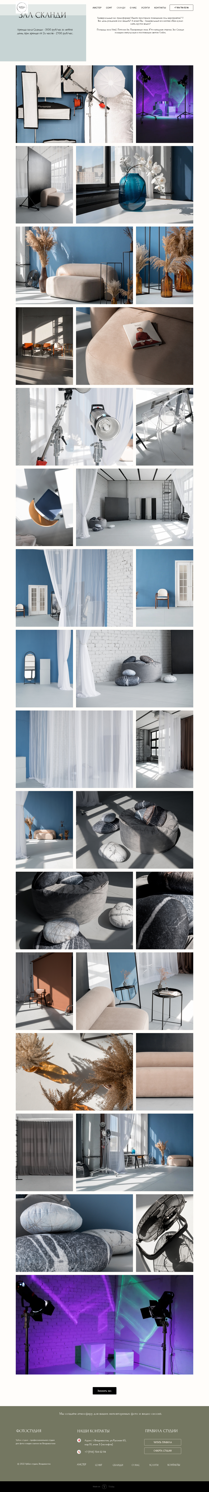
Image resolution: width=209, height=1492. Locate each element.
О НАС (133, 7)
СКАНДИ (121, 7)
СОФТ (109, 7)
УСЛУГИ (145, 7)
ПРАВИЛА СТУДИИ (161, 1430)
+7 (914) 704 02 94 (95, 1451)
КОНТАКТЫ (160, 7)
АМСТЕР (97, 7)
